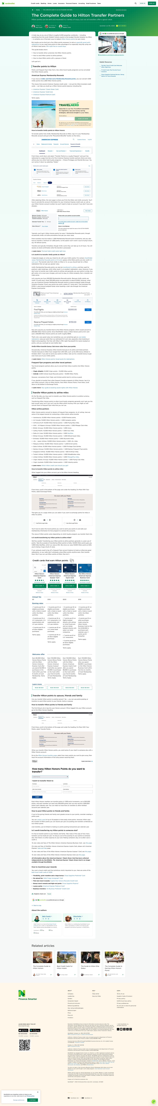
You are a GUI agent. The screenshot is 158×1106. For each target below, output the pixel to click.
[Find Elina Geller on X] (74, 919)
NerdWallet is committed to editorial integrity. (112, 55)
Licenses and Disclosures (87, 1034)
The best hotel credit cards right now (53, 251)
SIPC (97, 1060)
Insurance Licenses (79, 1042)
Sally (46, 916)
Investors (70, 1017)
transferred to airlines (70, 267)
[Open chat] (153, 1101)
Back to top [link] (37, 905)
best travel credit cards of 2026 (42, 872)
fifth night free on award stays (56, 46)
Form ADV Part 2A (109, 1062)
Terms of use (120, 993)
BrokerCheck (90, 1064)
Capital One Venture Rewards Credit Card (64, 881)
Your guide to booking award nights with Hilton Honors (59, 387)
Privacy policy (121, 998)
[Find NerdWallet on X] (118, 1029)
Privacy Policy (70, 125)
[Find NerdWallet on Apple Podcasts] (127, 1029)
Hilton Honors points (68, 39)
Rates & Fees (39, 592)
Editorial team (72, 1010)
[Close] (38, 1092)
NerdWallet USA (75, 1098)
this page (89, 843)
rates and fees (42, 848)
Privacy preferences (123, 1003)
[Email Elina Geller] (77, 919)
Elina (77, 916)
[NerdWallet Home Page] (8, 3)
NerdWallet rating (39, 582)
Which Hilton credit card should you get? (54, 465)
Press (69, 1013)
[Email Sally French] (46, 919)
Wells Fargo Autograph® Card (53, 878)
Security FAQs (96, 996)
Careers (70, 998)
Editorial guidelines (73, 1005)
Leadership (71, 996)
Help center (95, 993)
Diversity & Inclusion (74, 1003)
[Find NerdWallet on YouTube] (121, 1029)
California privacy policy (124, 1001)
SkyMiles (70, 433)
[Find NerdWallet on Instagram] (124, 1029)
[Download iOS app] (23, 1030)
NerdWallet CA (88, 1098)
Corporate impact (73, 1001)
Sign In (142, 3)
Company (70, 993)
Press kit (70, 1015)
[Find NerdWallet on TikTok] (130, 1029)
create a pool (41, 819)
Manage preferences (18, 1100)
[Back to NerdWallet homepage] (33, 10)
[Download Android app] (35, 1030)
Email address (62, 115)
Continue (33, 1100)
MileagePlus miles (73, 457)
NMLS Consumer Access (74, 1034)
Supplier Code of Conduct (124, 996)
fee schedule (77, 1064)
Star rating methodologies (75, 1008)
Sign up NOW (83, 118)
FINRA (94, 1060)
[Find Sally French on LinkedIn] (48, 919)
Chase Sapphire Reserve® (70, 883)
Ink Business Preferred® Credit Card (58, 889)
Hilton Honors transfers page (47, 755)
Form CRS (101, 1062)
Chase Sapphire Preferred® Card (74, 875)
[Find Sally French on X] (43, 919)
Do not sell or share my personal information (126, 1006)
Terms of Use (75, 123)
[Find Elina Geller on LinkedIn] (80, 919)
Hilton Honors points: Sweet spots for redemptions (57, 359)
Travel (38, 9)
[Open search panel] (135, 3)
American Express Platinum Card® (54, 886)
